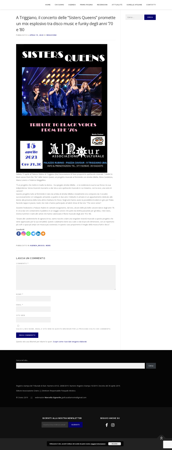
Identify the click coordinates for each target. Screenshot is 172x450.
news (48, 245)
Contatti (151, 5)
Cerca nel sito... (22, 360)
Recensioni (102, 5)
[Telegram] (33, 233)
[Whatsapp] (28, 233)
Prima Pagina (86, 5)
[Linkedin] (38, 233)
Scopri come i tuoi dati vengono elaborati (70, 341)
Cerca (151, 365)
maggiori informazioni (98, 444)
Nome (19, 294)
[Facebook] (18, 233)
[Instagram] (23, 233)
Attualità (117, 5)
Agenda (72, 5)
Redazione (52, 35)
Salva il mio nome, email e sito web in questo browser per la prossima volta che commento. (63, 329)
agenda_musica (37, 245)
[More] (43, 233)
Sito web (20, 315)
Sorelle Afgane (134, 5)
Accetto (114, 444)
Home (47, 5)
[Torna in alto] (161, 438)
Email (19, 305)
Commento (22, 263)
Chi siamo (59, 5)
